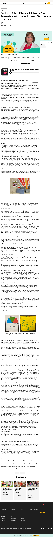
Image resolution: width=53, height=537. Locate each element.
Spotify (2, 83)
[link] (5, 3)
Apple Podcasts (35, 82)
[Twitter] (41, 42)
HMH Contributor (34, 60)
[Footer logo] (42, 504)
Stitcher (11, 83)
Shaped (19, 460)
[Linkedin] (48, 42)
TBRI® (32, 342)
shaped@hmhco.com (20, 86)
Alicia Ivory (17, 492)
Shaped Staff (4, 492)
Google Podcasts (7, 83)
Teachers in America (11, 57)
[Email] (51, 42)
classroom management (25, 63)
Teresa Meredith (14, 60)
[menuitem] (5, 3)
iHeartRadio (17, 83)
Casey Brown (30, 493)
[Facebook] (44, 42)
